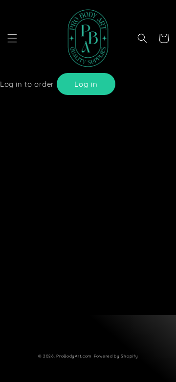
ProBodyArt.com (74, 356)
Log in (86, 84)
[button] (12, 38)
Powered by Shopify (116, 356)
